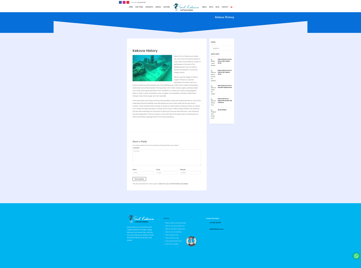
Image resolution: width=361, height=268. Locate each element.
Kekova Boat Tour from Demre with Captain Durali (225, 61)
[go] (230, 49)
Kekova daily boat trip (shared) (175, 223)
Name (135, 169)
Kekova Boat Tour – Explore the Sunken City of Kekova (225, 100)
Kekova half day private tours (175, 229)
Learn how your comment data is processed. (173, 184)
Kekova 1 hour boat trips (173, 232)
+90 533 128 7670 (141, 2)
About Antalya (222, 110)
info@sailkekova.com (216, 229)
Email (158, 169)
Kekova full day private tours (175, 226)
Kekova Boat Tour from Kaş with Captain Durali (225, 86)
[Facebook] (120, 2)
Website (182, 169)
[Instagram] (124, 2)
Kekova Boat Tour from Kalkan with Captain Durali (225, 72)
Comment (136, 148)
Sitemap (166, 218)
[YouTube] (127, 2)
